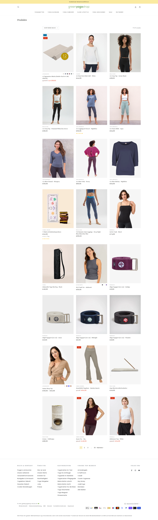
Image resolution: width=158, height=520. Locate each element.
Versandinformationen (25, 476)
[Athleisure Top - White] (125, 415)
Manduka (81, 487)
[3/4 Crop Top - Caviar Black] (125, 52)
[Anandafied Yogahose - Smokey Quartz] (91, 364)
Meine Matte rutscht (65, 481)
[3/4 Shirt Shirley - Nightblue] (125, 158)
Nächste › (100, 448)
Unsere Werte (42, 473)
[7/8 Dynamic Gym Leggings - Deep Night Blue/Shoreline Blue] (91, 208)
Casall (80, 476)
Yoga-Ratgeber (42, 481)
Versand (49, 506)
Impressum (71, 506)
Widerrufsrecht (23, 506)
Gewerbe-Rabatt (23, 484)
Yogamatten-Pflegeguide (67, 478)
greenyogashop (26, 503)
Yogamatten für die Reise (67, 487)
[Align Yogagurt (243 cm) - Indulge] (125, 263)
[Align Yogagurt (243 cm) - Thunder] (125, 314)
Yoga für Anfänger (64, 473)
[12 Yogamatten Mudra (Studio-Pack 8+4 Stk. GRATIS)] (58, 52)
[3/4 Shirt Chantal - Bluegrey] (58, 158)
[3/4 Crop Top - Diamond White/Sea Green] (58, 105)
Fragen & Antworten (24, 470)
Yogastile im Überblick (65, 476)
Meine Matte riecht (64, 484)
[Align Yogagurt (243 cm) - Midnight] (91, 314)
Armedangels (82, 470)
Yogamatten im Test (65, 470)
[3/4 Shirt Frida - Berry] (91, 158)
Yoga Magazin (63, 492)
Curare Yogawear (84, 478)
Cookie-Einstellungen (24, 487)
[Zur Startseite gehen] (79, 7)
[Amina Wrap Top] (58, 364)
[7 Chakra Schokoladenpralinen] (58, 208)
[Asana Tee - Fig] (91, 415)
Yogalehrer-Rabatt (24, 481)
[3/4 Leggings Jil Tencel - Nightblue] (91, 105)
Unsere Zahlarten (23, 473)
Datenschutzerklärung (35, 506)
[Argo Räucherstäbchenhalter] (125, 364)
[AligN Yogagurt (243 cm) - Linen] (58, 314)
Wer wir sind (41, 470)
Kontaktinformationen (59, 506)
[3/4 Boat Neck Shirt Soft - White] (91, 52)
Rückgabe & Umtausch (25, 478)
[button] (18, 7)
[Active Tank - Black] (125, 208)
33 (95, 448)
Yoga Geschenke (64, 490)
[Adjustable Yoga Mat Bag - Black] (58, 263)
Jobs (39, 484)
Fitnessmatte (62, 495)
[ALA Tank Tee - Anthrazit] (91, 263)
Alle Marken (82, 490)
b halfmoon (82, 473)
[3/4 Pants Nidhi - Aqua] (125, 105)
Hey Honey (81, 481)
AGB (44, 506)
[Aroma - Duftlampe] (58, 415)
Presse (39, 487)
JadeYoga (81, 484)
